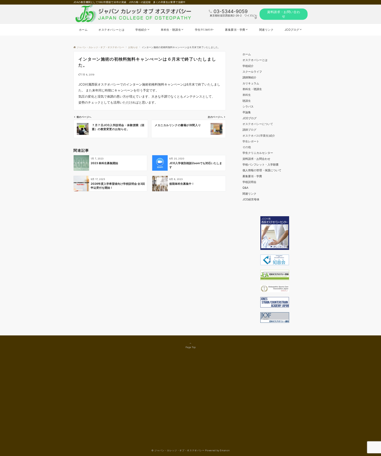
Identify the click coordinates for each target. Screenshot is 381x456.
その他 (246, 147)
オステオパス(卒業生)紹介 (258, 135)
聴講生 (246, 100)
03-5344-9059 (231, 11)
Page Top (191, 347)
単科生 (246, 94)
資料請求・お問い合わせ (283, 14)
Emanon (225, 450)
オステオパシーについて (257, 124)
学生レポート (250, 141)
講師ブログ (249, 129)
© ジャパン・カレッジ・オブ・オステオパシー (178, 450)
